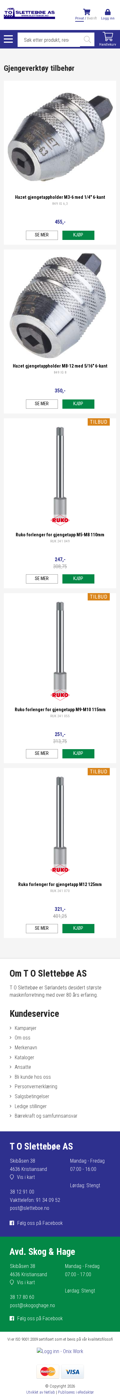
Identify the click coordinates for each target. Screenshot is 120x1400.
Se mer (42, 235)
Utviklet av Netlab (40, 1392)
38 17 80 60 (22, 1297)
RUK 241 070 (60, 891)
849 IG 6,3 (60, 204)
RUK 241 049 (60, 541)
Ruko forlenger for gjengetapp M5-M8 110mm (60, 535)
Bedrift (92, 18)
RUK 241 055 (60, 716)
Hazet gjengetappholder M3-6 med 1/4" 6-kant (60, 197)
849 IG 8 (60, 372)
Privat (79, 18)
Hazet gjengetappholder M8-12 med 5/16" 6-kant (60, 366)
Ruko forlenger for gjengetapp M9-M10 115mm (60, 709)
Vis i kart (26, 1177)
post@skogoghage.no (32, 1305)
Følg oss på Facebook (40, 1223)
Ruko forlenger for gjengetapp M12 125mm (60, 884)
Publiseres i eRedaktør (76, 1392)
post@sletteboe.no (29, 1208)
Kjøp (78, 235)
